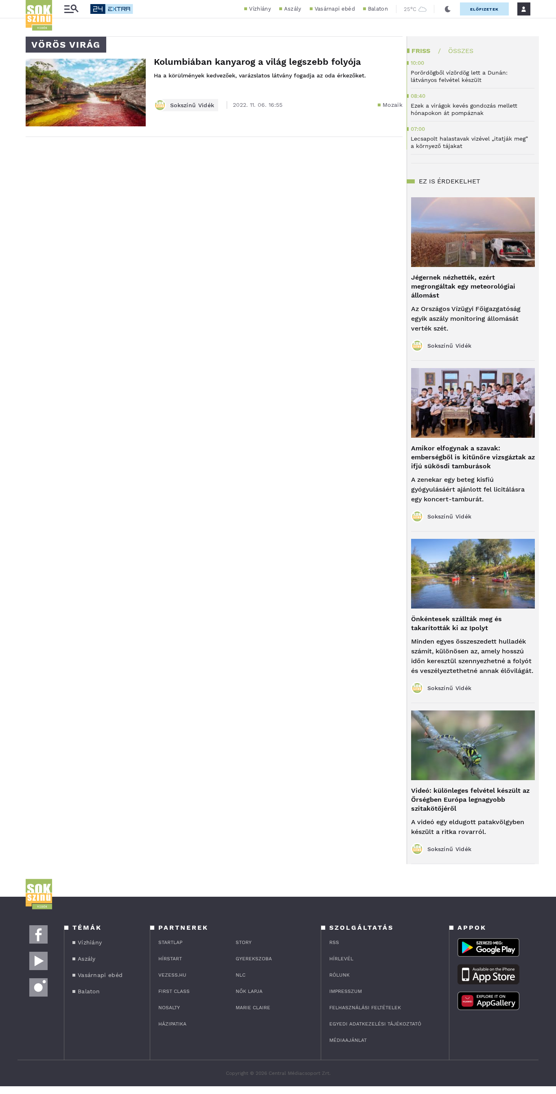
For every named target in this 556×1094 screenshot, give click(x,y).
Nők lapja (249, 991)
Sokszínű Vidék (192, 105)
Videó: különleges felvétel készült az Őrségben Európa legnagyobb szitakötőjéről (470, 799)
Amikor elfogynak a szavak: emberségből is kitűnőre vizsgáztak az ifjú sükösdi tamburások (473, 457)
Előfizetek (484, 9)
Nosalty (169, 1007)
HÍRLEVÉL (341, 959)
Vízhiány (260, 9)
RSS (334, 942)
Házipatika (172, 1024)
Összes (460, 51)
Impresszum (345, 991)
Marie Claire (253, 1007)
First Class (174, 991)
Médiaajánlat (348, 1040)
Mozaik (393, 104)
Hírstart (170, 959)
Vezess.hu (172, 975)
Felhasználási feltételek (365, 1007)
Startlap (170, 942)
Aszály (293, 9)
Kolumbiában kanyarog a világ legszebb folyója (257, 62)
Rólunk (339, 975)
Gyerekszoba (254, 959)
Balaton (378, 9)
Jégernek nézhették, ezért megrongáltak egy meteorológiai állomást (463, 286)
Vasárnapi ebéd (335, 9)
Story (244, 942)
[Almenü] (71, 9)
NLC (240, 975)
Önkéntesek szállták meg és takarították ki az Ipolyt (456, 623)
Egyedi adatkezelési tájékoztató (375, 1024)
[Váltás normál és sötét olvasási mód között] (448, 9)
